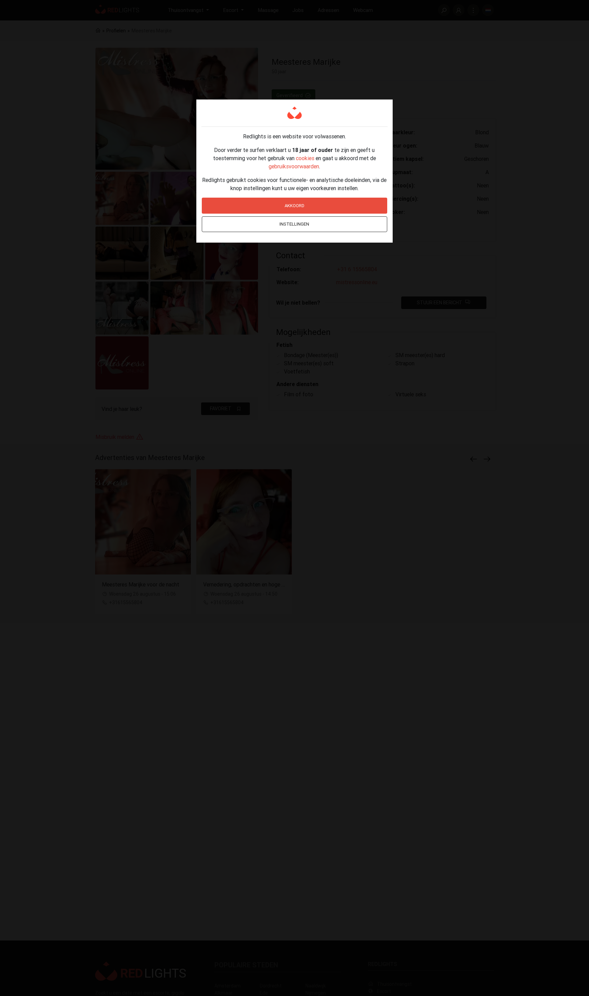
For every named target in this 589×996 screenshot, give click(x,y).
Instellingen (294, 224)
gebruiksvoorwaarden (294, 166)
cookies (305, 158)
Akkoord (294, 206)
